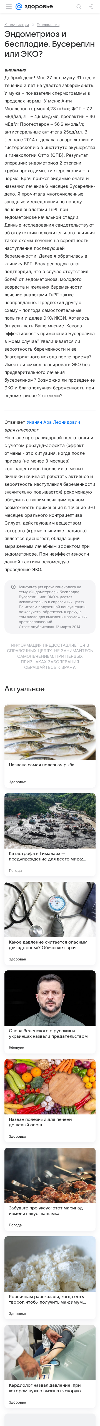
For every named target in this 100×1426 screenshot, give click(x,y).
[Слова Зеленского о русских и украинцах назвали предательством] (50, 1012)
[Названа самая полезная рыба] (50, 746)
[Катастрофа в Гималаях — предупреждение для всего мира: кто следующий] (50, 834)
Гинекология (48, 24)
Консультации (16, 24)
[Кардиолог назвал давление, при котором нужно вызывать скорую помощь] (50, 1366)
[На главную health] (37, 6)
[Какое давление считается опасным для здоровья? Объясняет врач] (50, 923)
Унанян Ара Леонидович (53, 422)
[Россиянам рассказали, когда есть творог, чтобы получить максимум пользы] (50, 1277)
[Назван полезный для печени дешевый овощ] (50, 1100)
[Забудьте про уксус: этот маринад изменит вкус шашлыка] (50, 1189)
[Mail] (19, 6)
